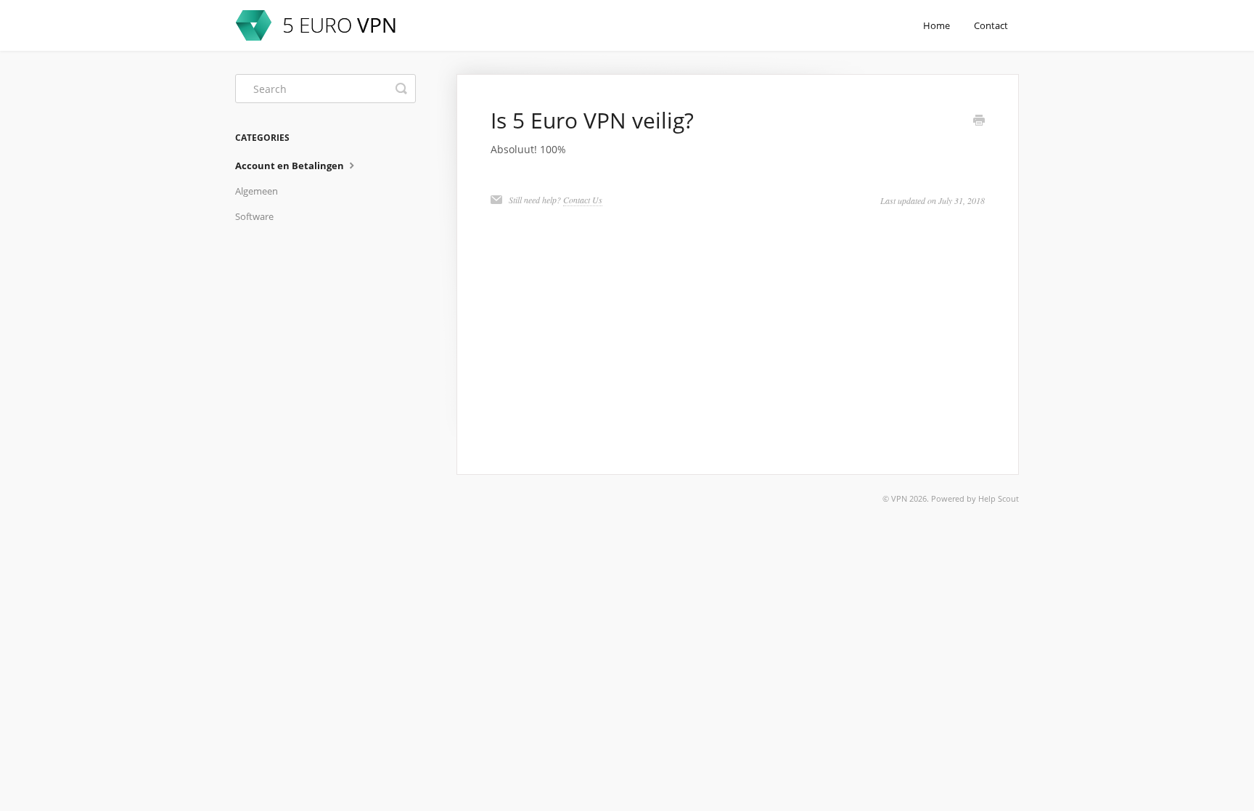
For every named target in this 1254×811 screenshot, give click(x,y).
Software (254, 216)
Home (936, 25)
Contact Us (582, 199)
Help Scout (998, 498)
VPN (899, 498)
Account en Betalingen (290, 165)
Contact (991, 25)
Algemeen (256, 190)
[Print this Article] (979, 121)
